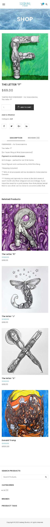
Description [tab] (16, 138)
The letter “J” (8, 316)
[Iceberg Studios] (25, 4)
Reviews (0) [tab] (34, 138)
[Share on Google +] (19, 126)
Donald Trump (9, 440)
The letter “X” (8, 378)
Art (11, 119)
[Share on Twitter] (11, 126)
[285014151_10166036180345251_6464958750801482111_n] (25, 56)
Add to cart (25, 107)
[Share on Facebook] (4, 126)
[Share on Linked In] (26, 126)
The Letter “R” (8, 254)
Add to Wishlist (8, 115)
